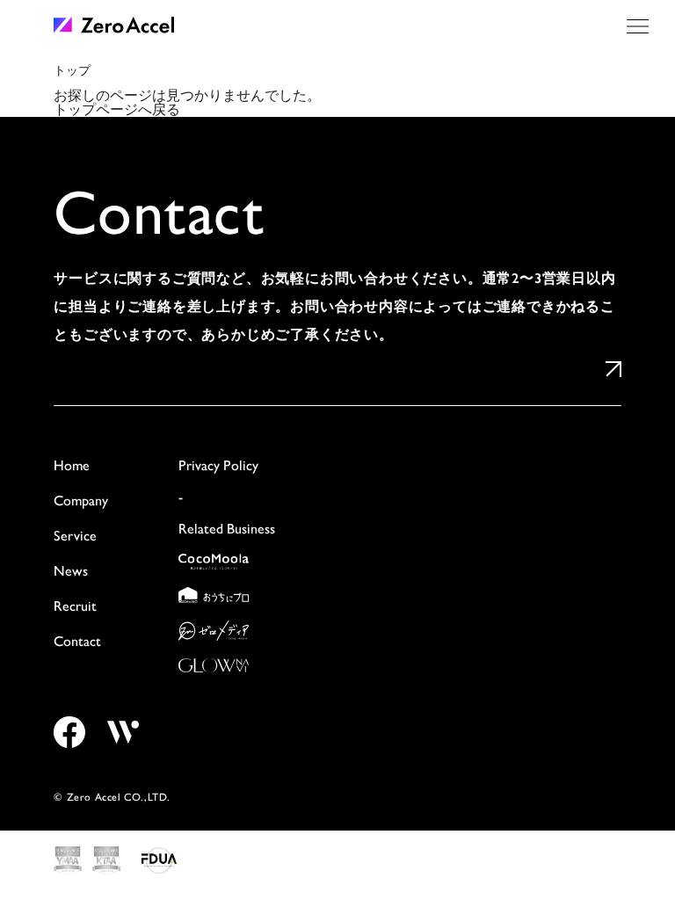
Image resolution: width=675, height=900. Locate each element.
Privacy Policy (218, 465)
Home (72, 465)
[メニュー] (638, 26)
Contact (77, 641)
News (71, 570)
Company (81, 500)
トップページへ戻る (117, 109)
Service (75, 535)
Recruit (75, 606)
